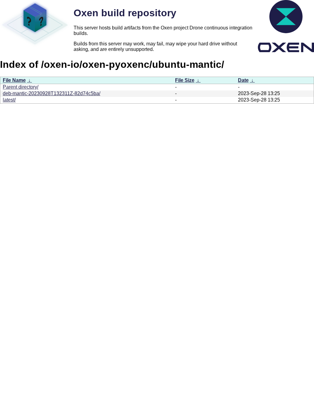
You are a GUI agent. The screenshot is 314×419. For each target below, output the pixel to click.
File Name (14, 80)
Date (243, 80)
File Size (184, 80)
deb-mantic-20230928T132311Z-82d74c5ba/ (51, 93)
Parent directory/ (20, 87)
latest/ (9, 99)
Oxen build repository (125, 12)
